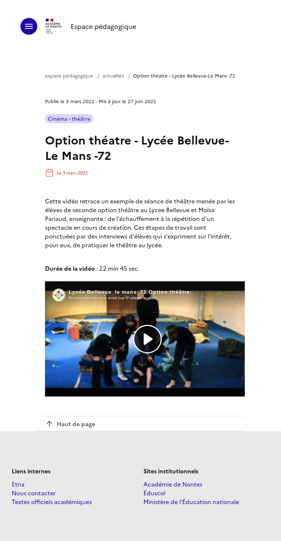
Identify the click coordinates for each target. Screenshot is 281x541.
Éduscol (154, 493)
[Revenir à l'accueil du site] (54, 26)
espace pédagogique (69, 75)
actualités (113, 75)
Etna (18, 484)
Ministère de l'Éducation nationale (191, 501)
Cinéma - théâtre (69, 118)
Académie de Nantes (172, 484)
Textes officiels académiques (52, 501)
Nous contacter (34, 493)
